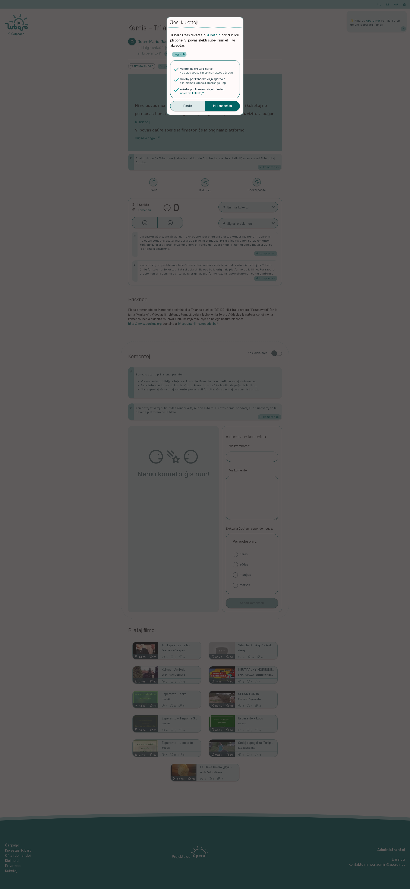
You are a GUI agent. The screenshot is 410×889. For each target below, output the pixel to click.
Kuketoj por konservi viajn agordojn (202, 79)
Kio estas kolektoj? (192, 93)
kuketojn (213, 35)
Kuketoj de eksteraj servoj (196, 68)
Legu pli (179, 54)
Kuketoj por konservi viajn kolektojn (202, 89)
